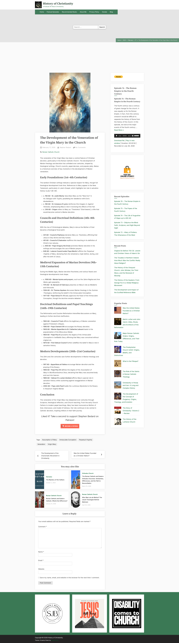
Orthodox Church (88, 473)
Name (41, 552)
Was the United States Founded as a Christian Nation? (131, 310)
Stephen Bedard (65, 147)
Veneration (41, 444)
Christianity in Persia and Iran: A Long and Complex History (130, 385)
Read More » (119, 130)
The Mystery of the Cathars (55, 480)
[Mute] (133, 136)
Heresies (49, 477)
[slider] (136, 135)
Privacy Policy (94, 12)
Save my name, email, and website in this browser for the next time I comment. (69, 578)
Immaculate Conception (67, 440)
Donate (104, 12)
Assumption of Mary (49, 440)
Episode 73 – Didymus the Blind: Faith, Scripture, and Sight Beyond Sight (127, 225)
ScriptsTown (55, 640)
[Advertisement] (89, 59)
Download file (119, 140)
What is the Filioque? (130, 361)
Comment (42, 527)
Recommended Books (69, 12)
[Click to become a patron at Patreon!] (70, 429)
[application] (127, 136)
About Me (83, 12)
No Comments (80, 147)
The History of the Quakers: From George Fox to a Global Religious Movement (126, 282)
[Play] (117, 136)
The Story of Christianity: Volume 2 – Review (131, 410)
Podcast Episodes (53, 12)
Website (41, 569)
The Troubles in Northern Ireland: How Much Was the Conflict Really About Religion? (127, 260)
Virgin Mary (52, 444)
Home (42, 12)
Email (41, 560)
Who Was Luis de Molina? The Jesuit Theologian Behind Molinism (92, 500)
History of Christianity (58, 3)
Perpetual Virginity (85, 440)
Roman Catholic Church (50, 152)
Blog (111, 12)
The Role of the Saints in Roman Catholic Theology (131, 374)
